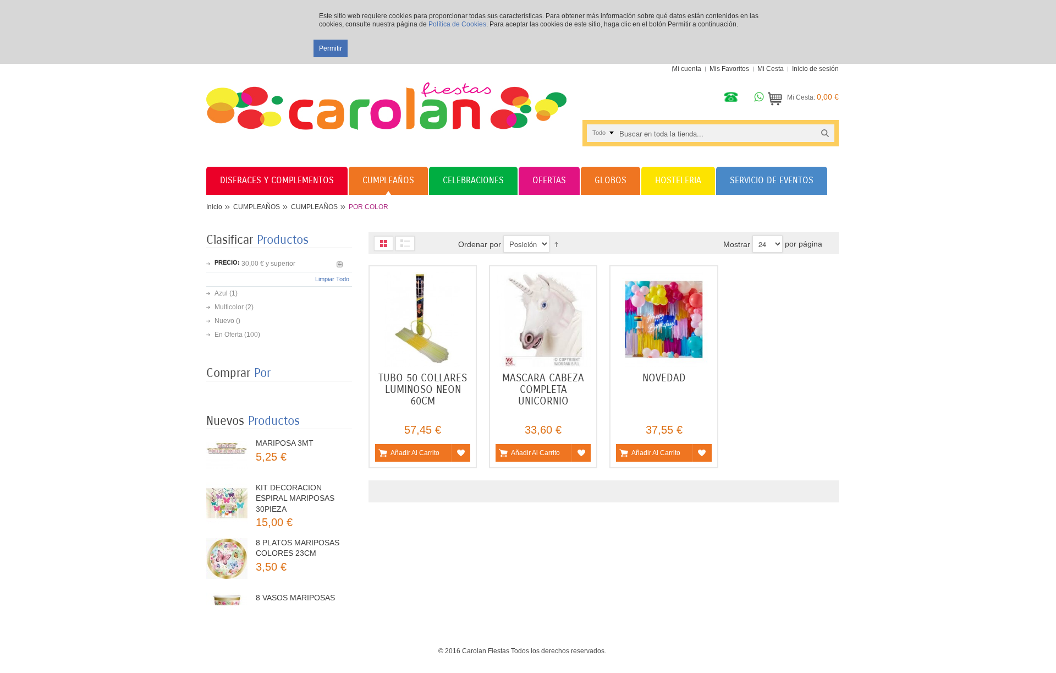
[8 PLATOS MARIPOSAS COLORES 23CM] (227, 537)
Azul (221, 293)
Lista (405, 243)
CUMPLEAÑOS (256, 207)
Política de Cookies (457, 24)
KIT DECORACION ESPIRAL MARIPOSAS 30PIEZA (295, 477)
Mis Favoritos (729, 69)
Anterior (340, 264)
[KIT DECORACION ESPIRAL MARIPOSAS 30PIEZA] (227, 482)
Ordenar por (479, 244)
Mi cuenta (686, 69)
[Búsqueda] (825, 132)
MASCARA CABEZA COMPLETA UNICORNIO (543, 389)
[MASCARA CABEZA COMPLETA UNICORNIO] (543, 319)
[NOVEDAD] (663, 319)
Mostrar (736, 244)
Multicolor (229, 307)
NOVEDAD (664, 377)
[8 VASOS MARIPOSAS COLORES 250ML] (227, 592)
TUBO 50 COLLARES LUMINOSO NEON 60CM (422, 389)
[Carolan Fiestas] (386, 97)
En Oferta (229, 334)
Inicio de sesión (815, 69)
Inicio (214, 207)
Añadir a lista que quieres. (461, 453)
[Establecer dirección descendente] (556, 244)
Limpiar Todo (332, 279)
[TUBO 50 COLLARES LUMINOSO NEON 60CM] (422, 319)
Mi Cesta (770, 69)
